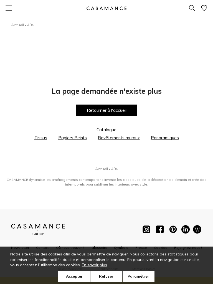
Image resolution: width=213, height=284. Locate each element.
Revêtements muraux (119, 137)
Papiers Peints (72, 137)
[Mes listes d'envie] (204, 8)
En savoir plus (94, 264)
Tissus (40, 137)
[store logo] (106, 8)
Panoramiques (165, 137)
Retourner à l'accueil (106, 110)
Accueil (17, 24)
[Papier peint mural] (197, 230)
